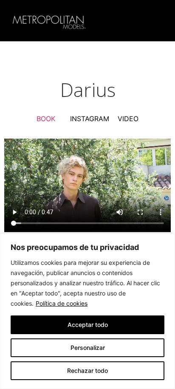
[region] (87, 311)
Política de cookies (62, 303)
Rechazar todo (87, 370)
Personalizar (88, 347)
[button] (157, 20)
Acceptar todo (88, 324)
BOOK (46, 118)
